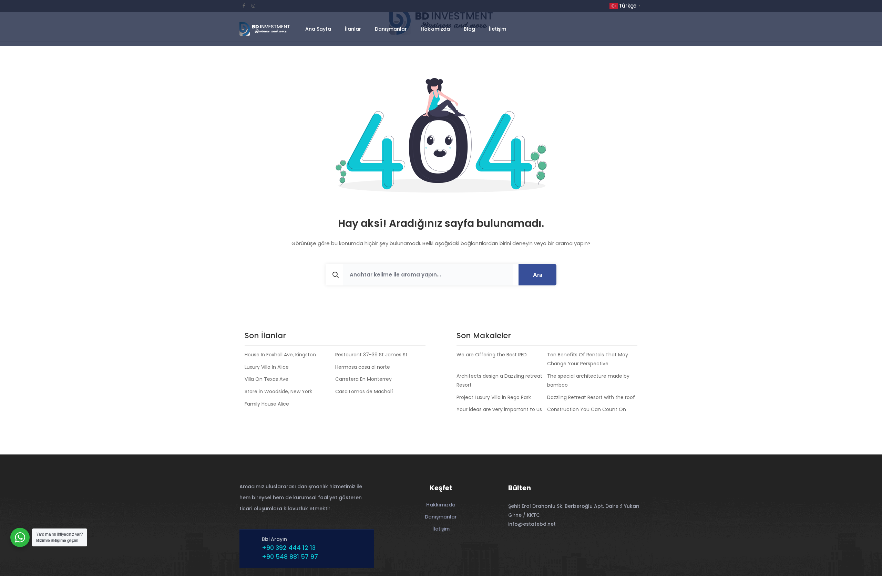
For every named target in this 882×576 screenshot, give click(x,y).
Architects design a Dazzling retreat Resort (499, 380)
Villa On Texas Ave (266, 379)
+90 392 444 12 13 (289, 547)
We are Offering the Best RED (492, 354)
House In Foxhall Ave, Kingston (280, 354)
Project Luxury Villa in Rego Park (494, 397)
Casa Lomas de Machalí (364, 391)
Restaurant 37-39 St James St (371, 354)
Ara (537, 274)
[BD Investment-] (264, 29)
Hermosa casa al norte (362, 367)
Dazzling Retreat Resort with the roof (591, 397)
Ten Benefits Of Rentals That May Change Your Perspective (587, 359)
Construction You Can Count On (586, 409)
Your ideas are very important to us (499, 409)
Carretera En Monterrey (363, 379)
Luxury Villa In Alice (267, 367)
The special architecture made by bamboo (588, 380)
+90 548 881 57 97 (290, 556)
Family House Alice (267, 403)
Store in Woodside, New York (278, 391)
